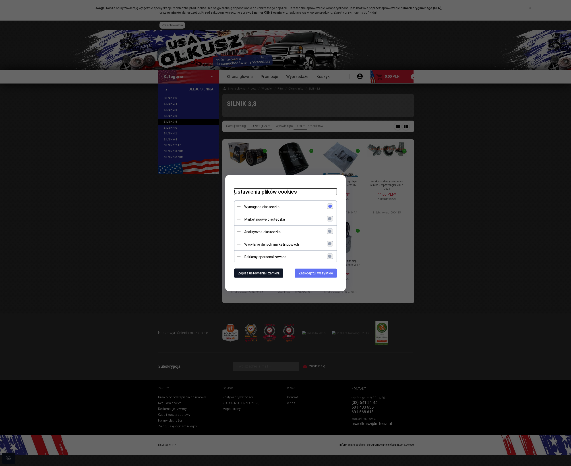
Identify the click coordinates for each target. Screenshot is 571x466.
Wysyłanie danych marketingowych (271, 244)
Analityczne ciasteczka (262, 232)
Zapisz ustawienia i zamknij (258, 273)
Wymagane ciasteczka (261, 207)
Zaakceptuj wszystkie (316, 273)
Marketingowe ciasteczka (264, 219)
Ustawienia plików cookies (265, 191)
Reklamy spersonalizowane (265, 257)
